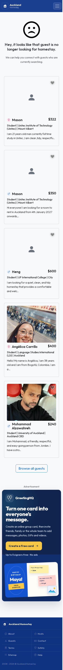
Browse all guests (31, 468)
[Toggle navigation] (57, 6)
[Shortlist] (52, 83)
